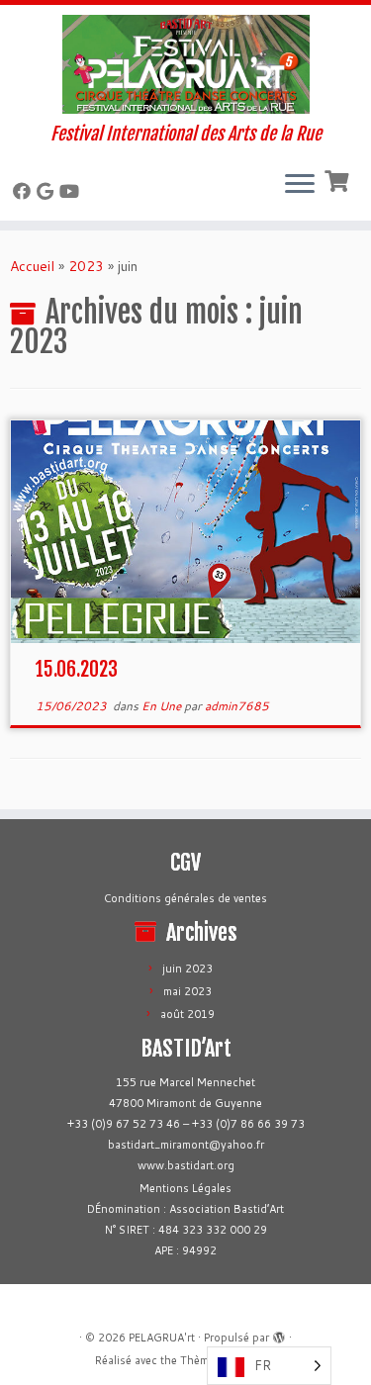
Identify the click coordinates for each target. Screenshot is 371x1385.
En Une (162, 705)
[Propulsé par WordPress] (279, 1333)
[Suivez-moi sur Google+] (48, 191)
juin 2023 (187, 968)
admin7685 (237, 705)
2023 (86, 266)
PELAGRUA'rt (162, 1337)
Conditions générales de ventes (185, 898)
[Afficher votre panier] (339, 179)
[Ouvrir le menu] (300, 185)
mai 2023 (187, 991)
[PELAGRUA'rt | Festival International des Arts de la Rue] (185, 64)
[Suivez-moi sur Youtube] (72, 191)
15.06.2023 (77, 669)
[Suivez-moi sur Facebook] (25, 191)
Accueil (32, 266)
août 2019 (187, 1014)
